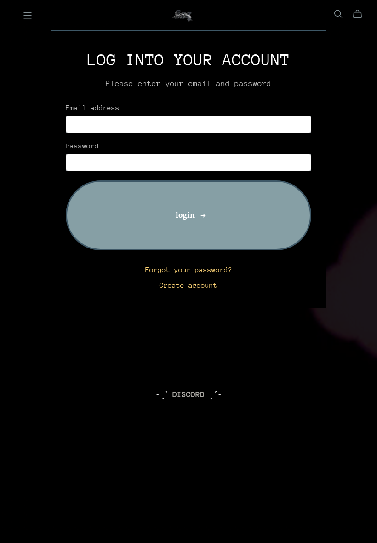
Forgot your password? (188, 269)
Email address (93, 107)
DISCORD (188, 394)
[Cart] (361, 14)
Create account (188, 285)
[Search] (338, 14)
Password (82, 146)
